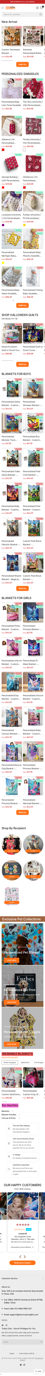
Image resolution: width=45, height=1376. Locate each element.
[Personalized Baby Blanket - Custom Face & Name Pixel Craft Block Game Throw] (12, 492)
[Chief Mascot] (24, 149)
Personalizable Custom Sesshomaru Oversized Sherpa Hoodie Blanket (12, 1093)
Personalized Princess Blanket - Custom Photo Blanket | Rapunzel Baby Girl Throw (32, 767)
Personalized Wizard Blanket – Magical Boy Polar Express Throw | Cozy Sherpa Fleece (12, 577)
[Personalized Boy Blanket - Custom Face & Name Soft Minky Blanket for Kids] (33, 423)
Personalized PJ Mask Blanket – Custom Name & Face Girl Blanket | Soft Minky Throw (31, 662)
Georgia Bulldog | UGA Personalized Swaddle (10, 179)
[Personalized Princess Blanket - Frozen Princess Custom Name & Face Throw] (33, 612)
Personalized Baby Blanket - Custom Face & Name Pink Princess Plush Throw (33, 732)
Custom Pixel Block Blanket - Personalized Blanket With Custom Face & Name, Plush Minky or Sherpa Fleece (33, 543)
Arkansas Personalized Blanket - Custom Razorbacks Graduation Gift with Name (33, 51)
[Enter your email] (41, 1342)
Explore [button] (4, 1320)
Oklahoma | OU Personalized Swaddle (30, 179)
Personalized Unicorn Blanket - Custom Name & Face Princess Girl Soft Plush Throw (33, 697)
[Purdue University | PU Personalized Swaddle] (33, 201)
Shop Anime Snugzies (10, 1057)
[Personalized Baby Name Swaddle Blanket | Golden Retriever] (12, 276)
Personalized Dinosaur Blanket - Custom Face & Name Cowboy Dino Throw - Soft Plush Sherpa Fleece (32, 403)
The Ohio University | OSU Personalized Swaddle (33, 103)
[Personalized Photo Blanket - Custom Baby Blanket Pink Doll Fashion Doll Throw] (12, 612)
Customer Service (9, 1278)
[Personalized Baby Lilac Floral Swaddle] (12, 88)
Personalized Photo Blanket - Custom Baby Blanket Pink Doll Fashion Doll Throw (11, 628)
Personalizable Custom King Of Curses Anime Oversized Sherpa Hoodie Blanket (31, 1093)
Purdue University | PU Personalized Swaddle (32, 216)
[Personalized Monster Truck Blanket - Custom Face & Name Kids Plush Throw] (12, 423)
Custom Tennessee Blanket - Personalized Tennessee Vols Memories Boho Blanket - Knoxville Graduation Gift (11, 51)
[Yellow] (3, 262)
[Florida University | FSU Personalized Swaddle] (33, 126)
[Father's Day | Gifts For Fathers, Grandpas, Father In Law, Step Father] (33, 870)
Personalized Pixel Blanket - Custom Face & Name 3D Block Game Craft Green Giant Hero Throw (31, 508)
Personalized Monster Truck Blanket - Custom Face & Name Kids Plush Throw (10, 438)
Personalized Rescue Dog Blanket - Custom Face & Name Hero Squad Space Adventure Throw (11, 767)
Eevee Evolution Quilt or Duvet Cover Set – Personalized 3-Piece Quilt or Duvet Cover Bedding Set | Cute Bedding (12, 348)
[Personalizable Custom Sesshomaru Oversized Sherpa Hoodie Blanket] (12, 1077)
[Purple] (3, 225)
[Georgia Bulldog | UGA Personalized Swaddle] (12, 163)
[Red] (3, 149)
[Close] (0, 1374)
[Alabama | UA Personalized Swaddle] (12, 126)
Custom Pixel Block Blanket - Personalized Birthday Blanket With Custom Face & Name (32, 577)
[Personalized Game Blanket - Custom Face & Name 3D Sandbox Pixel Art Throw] (12, 388)
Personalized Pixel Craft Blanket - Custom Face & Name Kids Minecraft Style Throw (33, 473)
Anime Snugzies (9, 1062)
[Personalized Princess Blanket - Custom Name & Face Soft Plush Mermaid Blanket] (12, 786)
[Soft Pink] (9, 300)
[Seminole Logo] (27, 149)
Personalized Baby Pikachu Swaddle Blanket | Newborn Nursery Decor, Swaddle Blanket (32, 254)
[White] (27, 112)
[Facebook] (3, 1325)
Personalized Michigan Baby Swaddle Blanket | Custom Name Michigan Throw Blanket (10, 254)
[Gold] (24, 225)
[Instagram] (7, 1325)
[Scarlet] (24, 112)
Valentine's (25, 1062)
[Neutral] (6, 300)
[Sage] (3, 300)
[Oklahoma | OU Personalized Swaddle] (33, 163)
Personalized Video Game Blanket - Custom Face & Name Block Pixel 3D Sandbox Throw (12, 473)
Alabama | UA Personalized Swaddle (8, 141)
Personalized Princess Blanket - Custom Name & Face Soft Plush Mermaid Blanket (10, 802)
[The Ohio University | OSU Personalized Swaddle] (33, 88)
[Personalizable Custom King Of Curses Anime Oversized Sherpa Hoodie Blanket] (33, 1077)
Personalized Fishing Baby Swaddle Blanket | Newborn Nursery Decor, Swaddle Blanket (33, 292)
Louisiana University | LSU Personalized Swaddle (11, 216)
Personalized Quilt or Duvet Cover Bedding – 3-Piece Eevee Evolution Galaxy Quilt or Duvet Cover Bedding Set (33, 348)
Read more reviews (22, 1263)
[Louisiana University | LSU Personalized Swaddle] (12, 201)
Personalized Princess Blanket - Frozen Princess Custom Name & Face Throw (31, 628)
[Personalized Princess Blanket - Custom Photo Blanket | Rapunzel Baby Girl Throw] (33, 751)
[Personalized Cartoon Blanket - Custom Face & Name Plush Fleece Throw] (12, 717)
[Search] (40, 14)
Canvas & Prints (9, 1118)
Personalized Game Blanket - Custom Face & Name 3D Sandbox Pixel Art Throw (11, 403)
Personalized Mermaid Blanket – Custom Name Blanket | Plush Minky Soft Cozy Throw (33, 802)
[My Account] (37, 8)
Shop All (22, 64)
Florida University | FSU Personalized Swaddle (32, 141)
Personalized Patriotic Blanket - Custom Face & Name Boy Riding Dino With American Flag (11, 543)
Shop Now (11, 960)
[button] (20, 1256)
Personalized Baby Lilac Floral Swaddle (11, 103)
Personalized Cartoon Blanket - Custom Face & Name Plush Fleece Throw (11, 732)
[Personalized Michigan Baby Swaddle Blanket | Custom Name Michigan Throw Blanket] (12, 239)
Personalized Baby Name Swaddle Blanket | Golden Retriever (10, 292)
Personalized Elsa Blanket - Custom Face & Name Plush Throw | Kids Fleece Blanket (11, 697)
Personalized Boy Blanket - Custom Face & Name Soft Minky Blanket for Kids (31, 438)
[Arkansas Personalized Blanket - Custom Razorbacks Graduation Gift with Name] (33, 36)
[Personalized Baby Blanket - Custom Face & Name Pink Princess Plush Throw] (33, 717)
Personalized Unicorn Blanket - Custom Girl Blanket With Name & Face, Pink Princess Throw (12, 662)
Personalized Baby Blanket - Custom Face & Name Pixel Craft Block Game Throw (10, 508)
